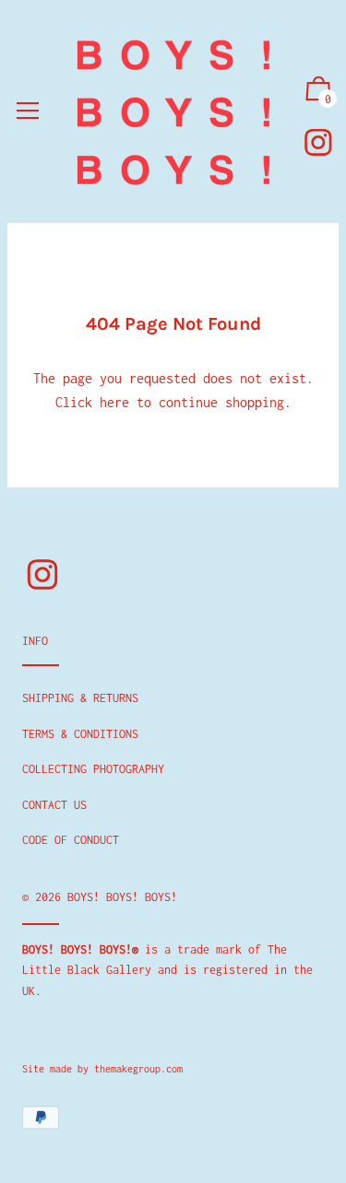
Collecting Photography (93, 769)
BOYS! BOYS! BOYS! (122, 897)
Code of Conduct (70, 840)
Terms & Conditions (80, 734)
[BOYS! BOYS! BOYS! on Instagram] (318, 142)
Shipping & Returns (80, 698)
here (114, 402)
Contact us (54, 805)
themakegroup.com (138, 1068)
